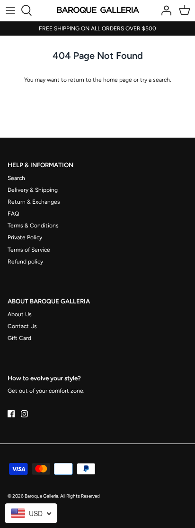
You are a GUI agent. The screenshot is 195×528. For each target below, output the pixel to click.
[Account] (163, 10)
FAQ (13, 213)
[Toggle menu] (10, 10)
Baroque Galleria (41, 496)
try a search (155, 79)
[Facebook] (11, 413)
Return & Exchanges (34, 201)
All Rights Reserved (80, 496)
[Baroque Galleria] (97, 10)
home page (117, 79)
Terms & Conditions (33, 225)
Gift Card (19, 338)
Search (16, 178)
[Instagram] (24, 413)
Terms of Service (29, 249)
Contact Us (22, 326)
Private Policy (25, 237)
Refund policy (25, 261)
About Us (20, 314)
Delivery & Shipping (33, 190)
